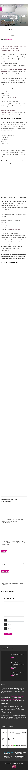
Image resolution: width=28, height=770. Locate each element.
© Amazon (14, 194)
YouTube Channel (21, 689)
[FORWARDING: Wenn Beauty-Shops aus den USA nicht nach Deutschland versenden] (14, 533)
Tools (10, 39)
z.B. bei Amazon (15, 229)
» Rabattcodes (6, 753)
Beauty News (16, 698)
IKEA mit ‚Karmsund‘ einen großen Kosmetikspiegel (12, 110)
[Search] (25, 2)
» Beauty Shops (7, 757)
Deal (12, 5)
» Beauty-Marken (7, 756)
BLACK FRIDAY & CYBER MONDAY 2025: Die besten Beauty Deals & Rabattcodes (12, 521)
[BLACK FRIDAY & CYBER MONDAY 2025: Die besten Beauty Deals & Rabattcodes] (14, 512)
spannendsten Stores (19, 709)
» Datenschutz (19, 755)
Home (2, 5)
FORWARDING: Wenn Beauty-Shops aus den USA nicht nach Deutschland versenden (13, 543)
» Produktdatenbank (8, 755)
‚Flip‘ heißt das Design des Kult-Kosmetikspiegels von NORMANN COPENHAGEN (13, 48)
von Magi (9, 30)
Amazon (15, 97)
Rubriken (7, 5)
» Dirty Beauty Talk (8, 752)
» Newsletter (18, 753)
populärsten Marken (6, 711)
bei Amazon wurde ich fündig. (15, 197)
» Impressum (18, 757)
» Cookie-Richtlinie (20, 756)
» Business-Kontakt (20, 752)
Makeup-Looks (13, 696)
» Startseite (6, 751)
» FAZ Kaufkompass (20, 751)
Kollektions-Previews (6, 698)
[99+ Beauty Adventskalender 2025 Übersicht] (14, 575)
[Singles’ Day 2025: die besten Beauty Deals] (14, 555)
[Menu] (2, 2)
